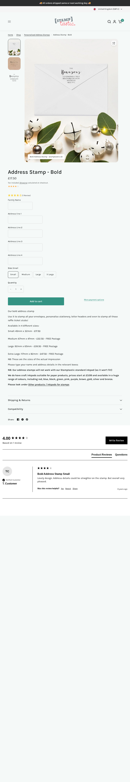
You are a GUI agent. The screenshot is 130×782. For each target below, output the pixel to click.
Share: (11, 420)
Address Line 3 (15, 241)
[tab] (101, 455)
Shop (18, 35)
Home (10, 35)
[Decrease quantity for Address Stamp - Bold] (10, 289)
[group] (19, 438)
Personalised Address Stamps (37, 35)
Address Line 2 (15, 227)
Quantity (12, 282)
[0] (119, 21)
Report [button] (68, 488)
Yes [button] (62, 488)
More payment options (94, 300)
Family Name (14, 200)
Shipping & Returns (19, 400)
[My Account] (114, 21)
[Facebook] (18, 419)
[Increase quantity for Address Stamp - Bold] (21, 289)
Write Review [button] (116, 440)
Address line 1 (15, 213)
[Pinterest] (27, 419)
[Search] (109, 21)
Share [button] (75, 488)
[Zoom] (113, 43)
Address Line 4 (15, 255)
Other (31, 384)
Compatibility (15, 409)
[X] (22, 419)
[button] (65, 195)
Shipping (23, 183)
